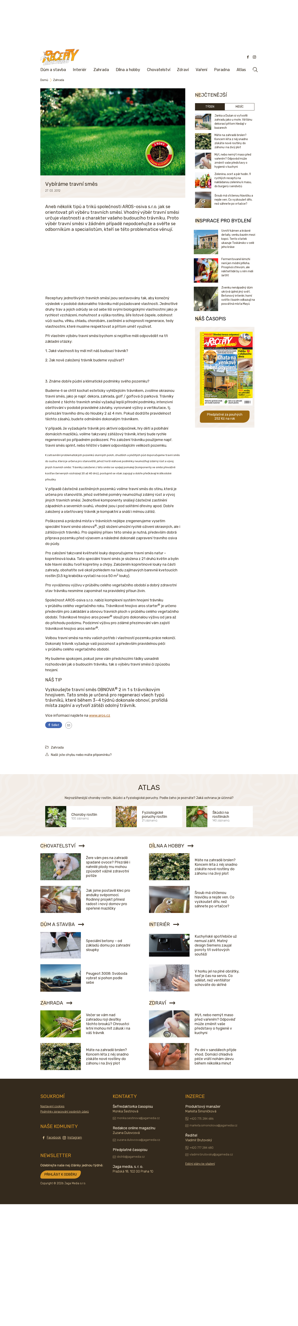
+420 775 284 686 (201, 1119)
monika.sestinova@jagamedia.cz (138, 1118)
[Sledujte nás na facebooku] (248, 57)
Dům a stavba (53, 69)
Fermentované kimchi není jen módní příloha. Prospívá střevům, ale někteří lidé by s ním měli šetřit (237, 267)
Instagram (75, 1137)
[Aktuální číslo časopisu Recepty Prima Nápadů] (226, 408)
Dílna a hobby (128, 69)
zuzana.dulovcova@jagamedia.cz (138, 1140)
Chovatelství (158, 69)
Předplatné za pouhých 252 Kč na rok (224, 416)
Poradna (222, 69)
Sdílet (55, 725)
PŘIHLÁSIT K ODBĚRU (60, 1174)
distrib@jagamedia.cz (131, 1156)
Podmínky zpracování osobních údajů (64, 1111)
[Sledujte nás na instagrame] (254, 57)
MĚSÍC (239, 106)
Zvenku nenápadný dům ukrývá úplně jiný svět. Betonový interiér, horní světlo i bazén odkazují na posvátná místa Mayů (238, 296)
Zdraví (183, 69)
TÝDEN (209, 106)
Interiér (80, 69)
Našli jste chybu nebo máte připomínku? (81, 755)
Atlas (241, 69)
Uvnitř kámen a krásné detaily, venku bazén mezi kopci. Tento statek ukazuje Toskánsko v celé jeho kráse (238, 239)
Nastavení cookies (52, 1106)
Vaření (201, 69)
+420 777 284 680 (201, 1148)
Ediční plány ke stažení (200, 1164)
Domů (44, 80)
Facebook (54, 1137)
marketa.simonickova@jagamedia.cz (213, 1125)
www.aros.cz (99, 715)
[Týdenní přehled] (68, 725)
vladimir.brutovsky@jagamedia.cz (211, 1154)
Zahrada (101, 69)
